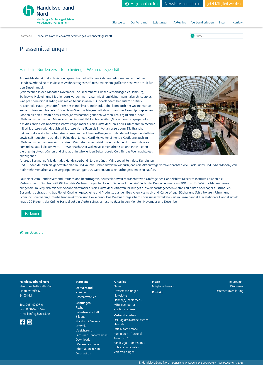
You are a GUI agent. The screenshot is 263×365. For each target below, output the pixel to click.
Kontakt (238, 22)
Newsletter (121, 295)
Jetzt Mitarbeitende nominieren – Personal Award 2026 (128, 333)
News (117, 286)
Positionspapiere (124, 309)
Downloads (83, 339)
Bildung (80, 316)
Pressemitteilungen (126, 291)
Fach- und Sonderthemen (92, 335)
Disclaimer (236, 286)
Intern (223, 22)
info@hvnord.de (39, 314)
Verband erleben (202, 22)
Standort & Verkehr (88, 321)
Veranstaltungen (124, 352)
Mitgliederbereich (144, 3)
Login (34, 213)
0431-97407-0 (34, 304)
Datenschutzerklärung (229, 291)
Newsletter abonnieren (182, 3)
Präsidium (82, 292)
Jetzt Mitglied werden (224, 3)
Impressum (236, 281)
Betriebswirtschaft (87, 312)
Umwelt (81, 326)
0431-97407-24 (35, 309)
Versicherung (84, 330)
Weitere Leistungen (88, 344)
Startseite (118, 22)
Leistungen (160, 22)
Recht (79, 307)
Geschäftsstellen (86, 297)
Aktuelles (180, 22)
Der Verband (139, 22)
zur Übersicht (33, 232)
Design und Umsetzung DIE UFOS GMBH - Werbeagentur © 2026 (207, 362)
